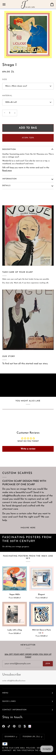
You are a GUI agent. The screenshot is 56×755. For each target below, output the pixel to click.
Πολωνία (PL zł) (31, 737)
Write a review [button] (28, 449)
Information (9, 179)
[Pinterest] (14, 726)
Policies (30, 748)
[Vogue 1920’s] (14, 578)
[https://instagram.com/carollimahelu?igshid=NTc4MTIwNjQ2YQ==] (29, 726)
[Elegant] (41, 578)
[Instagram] (19, 726)
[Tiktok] (9, 726)
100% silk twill (11, 102)
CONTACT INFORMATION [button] (14, 710)
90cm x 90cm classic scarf (16, 86)
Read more (7, 170)
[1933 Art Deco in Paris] (41, 614)
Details (6, 185)
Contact (7, 750)
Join (48, 663)
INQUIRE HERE (28, 528)
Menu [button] (5, 693)
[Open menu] (6, 4)
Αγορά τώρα (28, 138)
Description (9, 149)
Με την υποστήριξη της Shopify (30, 750)
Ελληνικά (10, 737)
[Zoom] (28, 34)
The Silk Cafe (12, 748)
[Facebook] (3, 726)
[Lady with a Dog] (14, 614)
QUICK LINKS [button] (9, 701)
